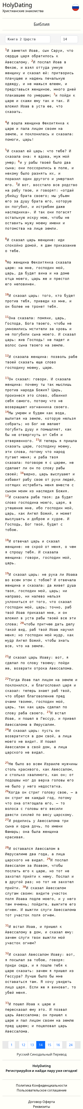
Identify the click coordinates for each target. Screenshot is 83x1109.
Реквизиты (41, 1106)
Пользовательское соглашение (41, 1090)
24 (71, 1045)
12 (23, 1045)
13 (32, 1045)
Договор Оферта (41, 1102)
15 (49, 1045)
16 (58, 1045)
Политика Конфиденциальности (41, 1085)
